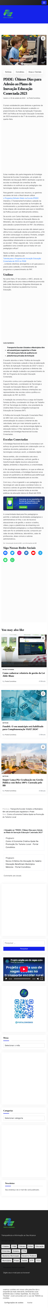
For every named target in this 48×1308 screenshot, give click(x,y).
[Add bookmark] (43, 38)
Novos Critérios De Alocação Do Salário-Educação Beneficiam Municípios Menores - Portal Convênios (24, 864)
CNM (14, 1246)
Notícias (8, 72)
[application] (24, 969)
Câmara (22, 1246)
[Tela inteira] (42, 979)
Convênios (20, 72)
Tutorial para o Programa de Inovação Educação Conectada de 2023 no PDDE (22, 259)
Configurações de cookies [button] (13, 1303)
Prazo (16, 1260)
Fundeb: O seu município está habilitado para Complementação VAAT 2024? (23, 727)
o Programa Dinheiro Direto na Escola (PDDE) (21, 198)
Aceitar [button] (29, 1303)
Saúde (24, 1260)
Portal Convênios (34, 98)
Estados (16, 1251)
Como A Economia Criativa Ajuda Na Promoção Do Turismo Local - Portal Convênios (22, 844)
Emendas (6, 1251)
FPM (24, 1251)
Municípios (6, 1260)
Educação (40, 1246)
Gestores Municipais (10, 1256)
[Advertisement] (24, 147)
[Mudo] (38, 979)
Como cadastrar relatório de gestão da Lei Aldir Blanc (24, 674)
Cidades (5, 1246)
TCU (38, 1260)
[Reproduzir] (6, 979)
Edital (30, 1246)
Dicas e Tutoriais (35, 72)
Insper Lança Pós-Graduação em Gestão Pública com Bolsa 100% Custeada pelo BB (23, 782)
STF (31, 1260)
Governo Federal (29, 1256)
